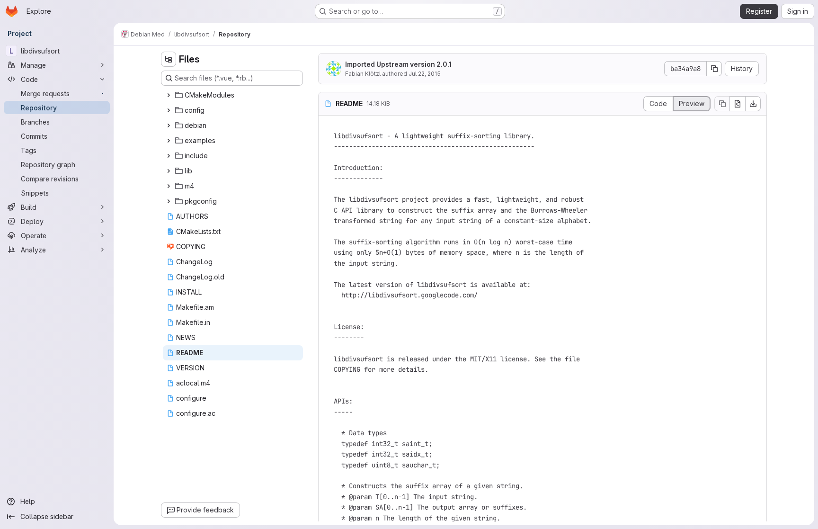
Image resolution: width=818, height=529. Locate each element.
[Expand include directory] (168, 155)
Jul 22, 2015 (425, 73)
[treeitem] (233, 95)
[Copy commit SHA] (714, 68)
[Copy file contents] (721, 103)
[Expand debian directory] (168, 125)
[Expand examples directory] (168, 140)
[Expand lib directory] (168, 171)
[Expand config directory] (168, 110)
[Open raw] (737, 103)
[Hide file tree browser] (168, 59)
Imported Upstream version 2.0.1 (398, 64)
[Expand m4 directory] (168, 186)
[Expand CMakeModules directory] (168, 95)
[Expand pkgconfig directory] (168, 201)
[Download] (753, 103)
